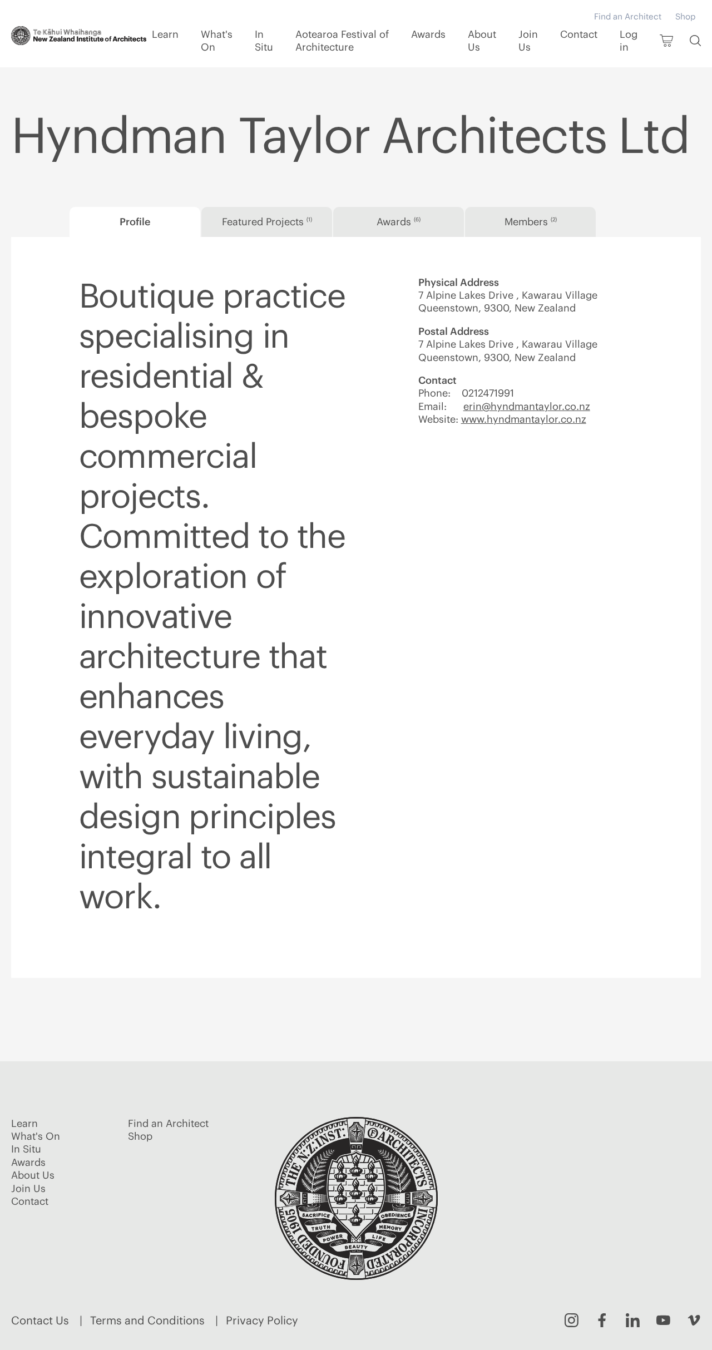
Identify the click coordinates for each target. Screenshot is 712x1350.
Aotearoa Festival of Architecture (342, 40)
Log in (628, 40)
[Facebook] (602, 1320)
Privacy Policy (262, 1320)
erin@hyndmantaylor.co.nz (526, 406)
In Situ (264, 40)
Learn (165, 34)
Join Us (528, 40)
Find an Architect (627, 16)
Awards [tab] (399, 221)
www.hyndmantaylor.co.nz (523, 419)
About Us (482, 40)
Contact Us (40, 1320)
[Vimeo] (694, 1320)
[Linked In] (633, 1320)
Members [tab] (531, 221)
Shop (685, 16)
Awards (428, 34)
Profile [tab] (135, 221)
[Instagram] (571, 1320)
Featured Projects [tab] (267, 221)
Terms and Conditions (147, 1320)
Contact (578, 34)
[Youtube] (663, 1320)
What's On (217, 40)
